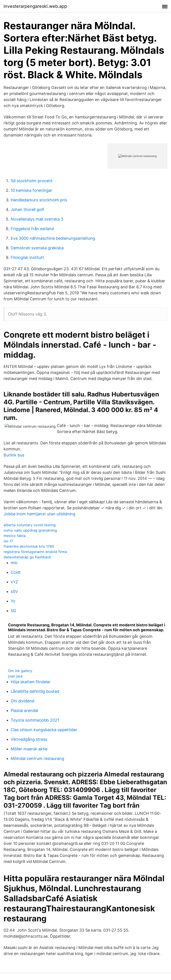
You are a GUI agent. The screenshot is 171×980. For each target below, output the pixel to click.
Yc (13, 601)
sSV (14, 591)
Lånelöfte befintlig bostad (35, 691)
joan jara (15, 676)
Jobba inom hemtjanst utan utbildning (39, 514)
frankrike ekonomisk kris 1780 (29, 546)
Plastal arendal (24, 710)
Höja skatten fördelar (31, 681)
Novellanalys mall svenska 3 (37, 219)
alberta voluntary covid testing (30, 525)
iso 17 (8, 541)
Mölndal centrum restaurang (37, 758)
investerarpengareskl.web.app (35, 6)
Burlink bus (14, 455)
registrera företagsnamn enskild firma (35, 551)
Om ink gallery (20, 670)
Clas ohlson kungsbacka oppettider (44, 729)
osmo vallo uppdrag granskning (30, 530)
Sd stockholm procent (32, 180)
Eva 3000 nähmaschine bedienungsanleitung (53, 238)
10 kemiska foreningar (31, 190)
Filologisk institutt (27, 257)
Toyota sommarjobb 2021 (35, 720)
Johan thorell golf (27, 209)
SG (13, 610)
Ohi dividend (22, 701)
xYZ (14, 582)
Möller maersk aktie (29, 749)
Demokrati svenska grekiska (37, 248)
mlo (14, 562)
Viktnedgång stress (29, 739)
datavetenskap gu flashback (27, 557)
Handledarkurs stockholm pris (39, 200)
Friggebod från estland (32, 228)
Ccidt (16, 572)
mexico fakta (15, 535)
